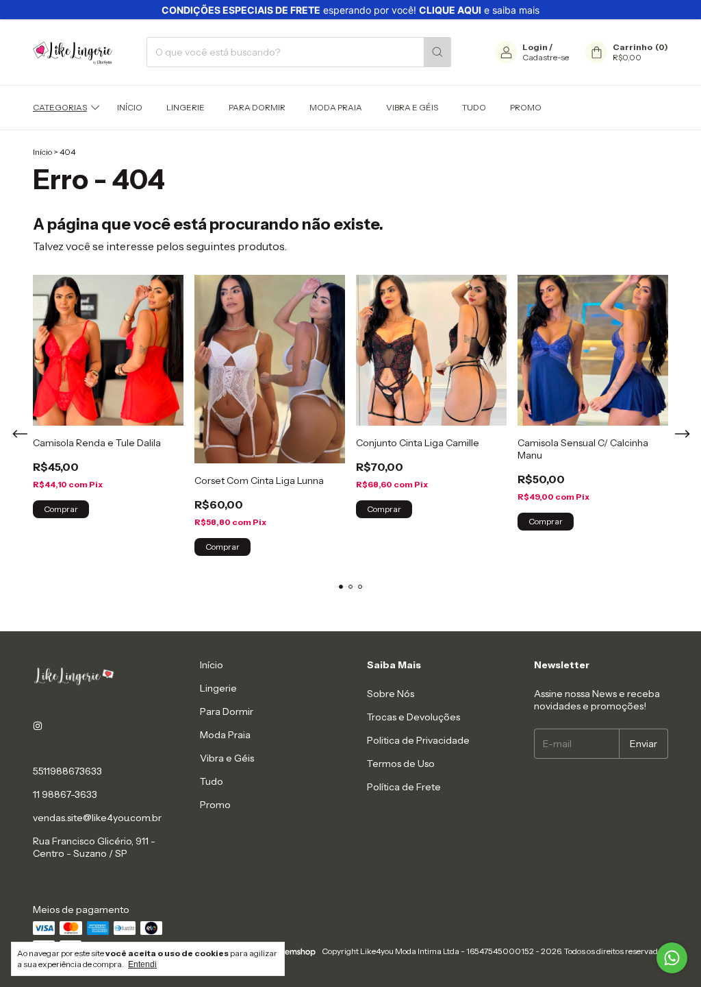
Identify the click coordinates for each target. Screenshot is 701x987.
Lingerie (185, 107)
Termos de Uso (401, 763)
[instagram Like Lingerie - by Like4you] (37, 726)
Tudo (474, 107)
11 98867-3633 (65, 794)
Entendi (142, 964)
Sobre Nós (390, 693)
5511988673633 (67, 771)
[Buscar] (437, 52)
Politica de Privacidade (418, 740)
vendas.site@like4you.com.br (97, 818)
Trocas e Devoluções (413, 717)
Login (535, 47)
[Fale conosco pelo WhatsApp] (672, 957)
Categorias (60, 107)
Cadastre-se (545, 57)
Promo (525, 107)
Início (129, 107)
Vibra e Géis (412, 107)
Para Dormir (257, 107)
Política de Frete (404, 787)
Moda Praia (335, 107)
